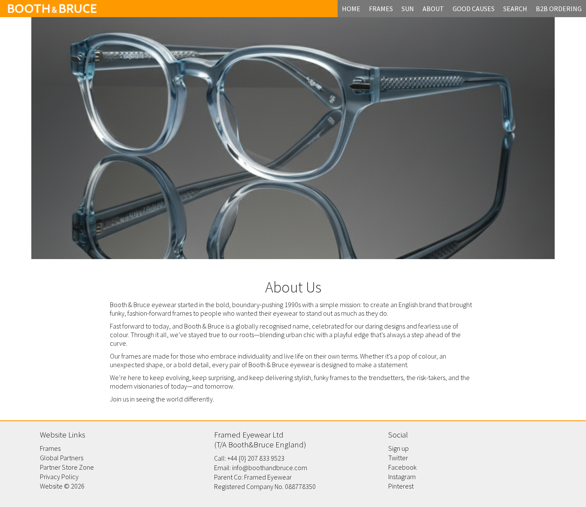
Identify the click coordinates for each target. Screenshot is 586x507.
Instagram (402, 476)
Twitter (398, 457)
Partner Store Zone (67, 467)
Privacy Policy (59, 476)
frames (381, 8)
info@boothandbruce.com (269, 467)
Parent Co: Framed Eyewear (253, 477)
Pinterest (401, 486)
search (515, 8)
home (351, 8)
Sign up (398, 448)
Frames (50, 448)
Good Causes (474, 8)
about (433, 8)
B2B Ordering (559, 8)
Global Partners (61, 457)
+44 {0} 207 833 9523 (255, 458)
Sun (408, 8)
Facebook (402, 467)
